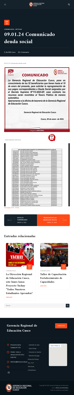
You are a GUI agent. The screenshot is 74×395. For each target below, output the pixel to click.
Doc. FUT (31, 363)
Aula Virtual (32, 348)
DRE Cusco (11, 52)
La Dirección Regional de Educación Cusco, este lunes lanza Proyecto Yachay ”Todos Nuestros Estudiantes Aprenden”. (19, 284)
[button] (69, 4)
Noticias (19, 29)
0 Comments (24, 52)
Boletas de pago (34, 356)
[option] (20, 272)
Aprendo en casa (34, 345)
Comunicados (9, 29)
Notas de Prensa (33, 359)
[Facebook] (9, 372)
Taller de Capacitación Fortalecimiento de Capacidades (53, 278)
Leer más (9, 297)
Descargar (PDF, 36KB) (11, 208)
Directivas (31, 367)
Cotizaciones (32, 370)
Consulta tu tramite (35, 352)
